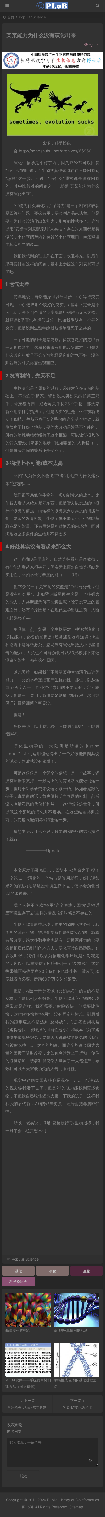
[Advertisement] (52, 1201)
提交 (23, 1475)
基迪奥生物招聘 (17, 1330)
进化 (18, 1271)
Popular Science (32, 17)
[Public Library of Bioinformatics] (52, 6)
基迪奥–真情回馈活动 (71, 1330)
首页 (10, 17)
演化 (52, 1271)
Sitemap (76, 1507)
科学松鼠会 (18, 1281)
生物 (86, 1271)
